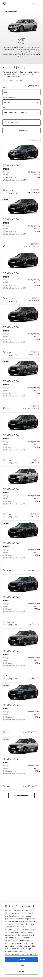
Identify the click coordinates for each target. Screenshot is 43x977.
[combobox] (21, 102)
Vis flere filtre (21, 130)
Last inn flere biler (21, 795)
